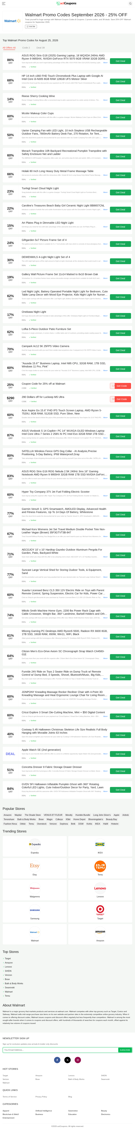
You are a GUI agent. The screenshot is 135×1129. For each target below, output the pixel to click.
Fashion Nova (10, 824)
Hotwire (114, 824)
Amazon (7, 815)
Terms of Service (10, 1097)
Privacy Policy (41, 1097)
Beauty (104, 1111)
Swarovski (105, 1079)
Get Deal (120, 61)
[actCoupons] (66, 4)
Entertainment (8, 1118)
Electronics (105, 1114)
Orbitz (23, 824)
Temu (31, 824)
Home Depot (79, 819)
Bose (41, 819)
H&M (105, 824)
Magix (49, 819)
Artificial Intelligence (43, 1111)
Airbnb (125, 815)
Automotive (73, 1111)
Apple (116, 815)
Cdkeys (59, 819)
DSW (80, 824)
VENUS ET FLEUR (53, 815)
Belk (73, 824)
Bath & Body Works (26, 819)
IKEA (97, 824)
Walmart (6, 1083)
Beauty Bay (111, 819)
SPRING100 (119, 399)
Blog (70, 1097)
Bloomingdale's (95, 819)
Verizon (53, 824)
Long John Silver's (102, 815)
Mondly (69, 815)
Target (5, 1075)
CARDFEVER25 (120, 386)
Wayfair (18, 815)
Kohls (89, 824)
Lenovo (71, 1075)
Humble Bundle (83, 815)
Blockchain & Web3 (11, 1114)
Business (39, 1114)
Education (72, 1114)
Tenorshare (9, 819)
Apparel (6, 1111)
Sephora (64, 824)
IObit (68, 819)
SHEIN (104, 1075)
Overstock (41, 824)
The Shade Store (33, 815)
